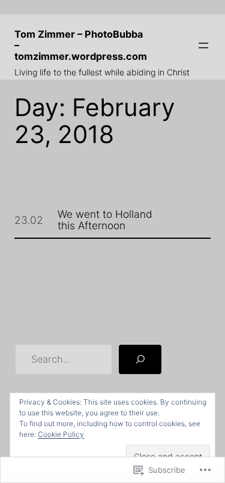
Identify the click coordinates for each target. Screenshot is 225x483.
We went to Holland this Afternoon (105, 220)
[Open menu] (203, 45)
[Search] (140, 360)
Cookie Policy (61, 434)
